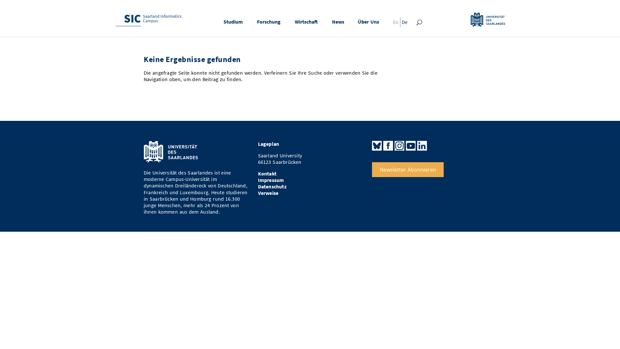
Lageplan (268, 144)
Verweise (268, 193)
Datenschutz (272, 187)
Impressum (271, 180)
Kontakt (267, 174)
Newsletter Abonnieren (408, 169)
